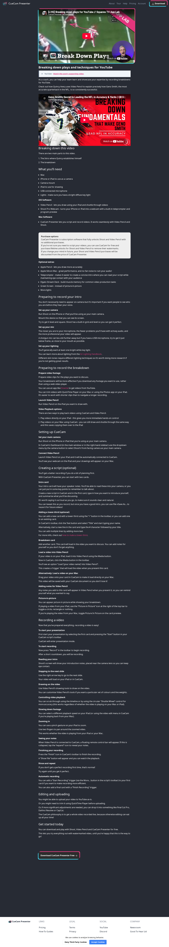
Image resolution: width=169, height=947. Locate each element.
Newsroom (135, 927)
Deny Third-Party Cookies (76, 942)
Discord (103, 931)
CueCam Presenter (21, 921)
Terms (72, 927)
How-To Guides (46, 931)
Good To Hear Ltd (138, 931)
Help (125, 3)
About (112, 3)
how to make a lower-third (74, 535)
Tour (119, 3)
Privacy (72, 931)
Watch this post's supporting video (68, 74)
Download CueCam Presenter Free (58, 855)
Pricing (132, 3)
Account (142, 3)
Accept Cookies (98, 942)
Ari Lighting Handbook (91, 354)
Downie (64, 388)
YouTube (104, 927)
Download (159, 3)
